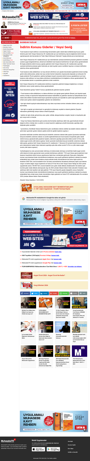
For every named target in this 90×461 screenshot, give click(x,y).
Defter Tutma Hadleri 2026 (61, 11)
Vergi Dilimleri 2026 (49, 11)
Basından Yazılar (7, 47)
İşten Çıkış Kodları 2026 (9, 62)
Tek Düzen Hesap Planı (8, 69)
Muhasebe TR (36, 458)
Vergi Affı (5, 73)
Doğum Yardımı (7, 51)
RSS (69, 11)
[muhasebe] (12, 19)
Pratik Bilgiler (6, 65)
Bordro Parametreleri (8, 49)
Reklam (80, 11)
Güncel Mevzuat (7, 58)
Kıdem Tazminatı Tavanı (9, 64)
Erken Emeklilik (8, 53)
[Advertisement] (10, 153)
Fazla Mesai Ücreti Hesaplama (7, 55)
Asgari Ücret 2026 (40, 11)
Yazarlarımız (6, 75)
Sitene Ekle (74, 11)
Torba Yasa (6, 71)
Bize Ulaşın (85, 11)
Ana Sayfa (32, 11)
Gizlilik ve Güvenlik (73, 452)
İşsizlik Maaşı (8, 60)
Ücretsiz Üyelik (71, 445)
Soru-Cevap (6, 67)
